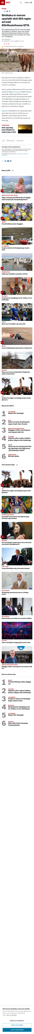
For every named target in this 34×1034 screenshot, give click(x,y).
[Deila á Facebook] (5, 11)
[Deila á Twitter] (7, 11)
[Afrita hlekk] (2, 11)
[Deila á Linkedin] (9, 11)
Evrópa (4, 8)
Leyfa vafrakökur (17, 1030)
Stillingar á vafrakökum (17, 1020)
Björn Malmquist (6, 39)
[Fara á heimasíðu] (6, 2)
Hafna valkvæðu (17, 1025)
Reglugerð (5, 111)
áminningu (15, 92)
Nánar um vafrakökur (11, 1015)
